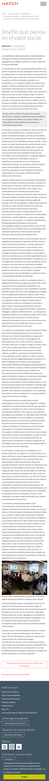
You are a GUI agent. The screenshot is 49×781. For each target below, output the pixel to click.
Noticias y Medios (9, 702)
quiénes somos (13, 14)
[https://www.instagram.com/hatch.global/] (12, 746)
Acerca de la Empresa (10, 692)
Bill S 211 (5, 709)
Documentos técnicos (11, 16)
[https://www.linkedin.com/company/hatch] (19, 746)
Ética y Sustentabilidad (11, 695)
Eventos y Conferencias (11, 699)
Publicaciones (26, 14)
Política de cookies (13, 772)
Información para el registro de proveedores (19, 712)
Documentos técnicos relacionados (15, 674)
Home (4, 14)
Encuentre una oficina (13, 735)
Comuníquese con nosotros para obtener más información (24, 664)
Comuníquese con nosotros (15, 723)
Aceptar (24, 777)
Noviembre (8, 19)
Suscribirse (8, 759)
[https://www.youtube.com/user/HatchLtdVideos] (4, 746)
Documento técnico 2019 (30, 16)
